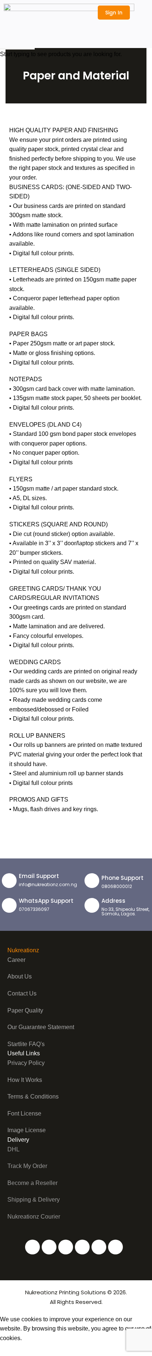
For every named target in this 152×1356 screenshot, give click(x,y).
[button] (141, 12)
